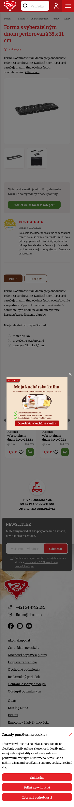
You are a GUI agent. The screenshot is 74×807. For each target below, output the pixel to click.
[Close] (70, 374)
